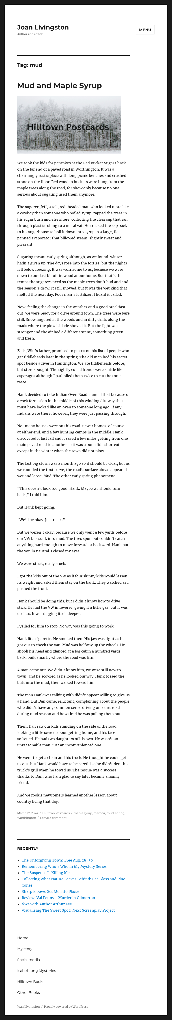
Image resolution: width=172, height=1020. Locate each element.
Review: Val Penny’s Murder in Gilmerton (58, 897)
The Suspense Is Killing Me (46, 872)
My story (24, 949)
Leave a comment (53, 817)
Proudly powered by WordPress (66, 1007)
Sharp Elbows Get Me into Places (51, 891)
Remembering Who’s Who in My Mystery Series (64, 866)
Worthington (26, 817)
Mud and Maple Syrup (59, 85)
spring (120, 813)
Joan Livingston (43, 27)
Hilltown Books (30, 982)
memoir (99, 813)
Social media (28, 960)
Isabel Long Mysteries (36, 971)
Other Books (28, 992)
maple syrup (83, 813)
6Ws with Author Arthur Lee (47, 904)
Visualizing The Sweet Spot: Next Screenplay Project (68, 910)
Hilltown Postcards (56, 813)
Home (22, 938)
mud (110, 813)
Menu (145, 30)
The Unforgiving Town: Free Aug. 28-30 (57, 860)
